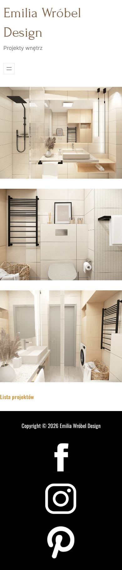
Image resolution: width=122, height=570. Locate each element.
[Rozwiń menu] (9, 68)
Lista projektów (17, 397)
